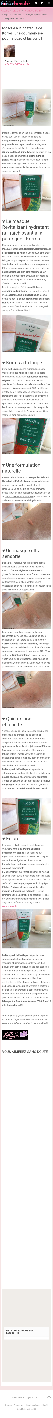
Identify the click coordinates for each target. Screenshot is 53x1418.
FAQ (45, 1405)
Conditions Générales (26, 1409)
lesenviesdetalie (14, 64)
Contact (8, 1405)
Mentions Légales (34, 1405)
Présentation (19, 1405)
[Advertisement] (26, 1172)
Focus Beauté (18, 1397)
